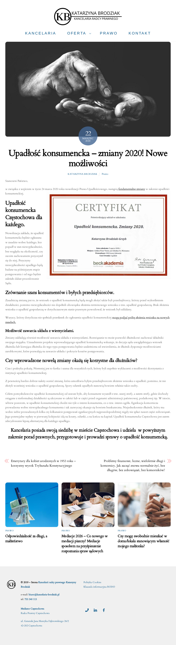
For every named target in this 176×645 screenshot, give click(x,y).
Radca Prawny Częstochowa (35, 613)
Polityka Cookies (92, 582)
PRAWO (109, 33)
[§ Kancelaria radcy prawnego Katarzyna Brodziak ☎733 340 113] (88, 24)
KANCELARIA (40, 33)
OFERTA (76, 33)
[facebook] (103, 609)
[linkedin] (95, 609)
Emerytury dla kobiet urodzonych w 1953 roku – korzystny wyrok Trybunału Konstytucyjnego (43, 463)
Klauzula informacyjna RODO (99, 586)
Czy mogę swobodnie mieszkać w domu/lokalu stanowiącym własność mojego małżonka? (143, 541)
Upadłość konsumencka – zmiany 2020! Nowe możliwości (88, 158)
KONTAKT (140, 33)
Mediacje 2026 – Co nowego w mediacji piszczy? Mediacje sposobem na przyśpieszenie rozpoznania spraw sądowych (85, 544)
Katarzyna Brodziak (82, 174)
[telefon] (87, 609)
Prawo (105, 174)
